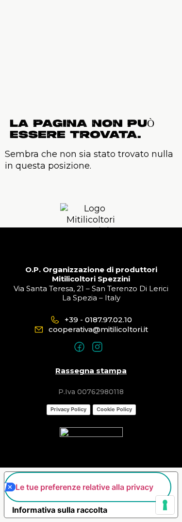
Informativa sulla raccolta (59, 510)
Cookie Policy (114, 409)
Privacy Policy (68, 409)
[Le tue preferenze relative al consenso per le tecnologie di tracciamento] (165, 505)
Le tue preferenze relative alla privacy (84, 487)
